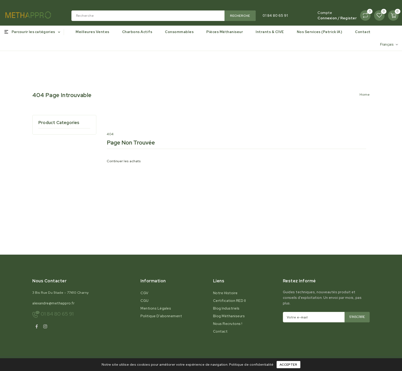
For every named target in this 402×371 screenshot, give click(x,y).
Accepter (288, 365)
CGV (144, 293)
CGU (145, 300)
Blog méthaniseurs (229, 316)
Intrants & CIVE (270, 32)
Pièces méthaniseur (224, 32)
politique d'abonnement (161, 316)
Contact (220, 331)
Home (365, 94)
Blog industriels (226, 308)
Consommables (179, 32)
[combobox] (163, 15)
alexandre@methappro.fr (53, 303)
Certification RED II (229, 300)
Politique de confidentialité (251, 364)
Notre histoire (225, 293)
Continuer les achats (124, 161)
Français (387, 44)
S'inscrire (357, 317)
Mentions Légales (156, 308)
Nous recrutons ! (227, 323)
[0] (365, 15)
